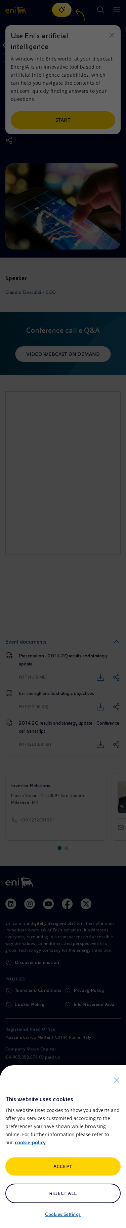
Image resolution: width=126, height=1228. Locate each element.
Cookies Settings (63, 1214)
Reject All (63, 1193)
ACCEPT (63, 1166)
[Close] (117, 1080)
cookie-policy (30, 1142)
